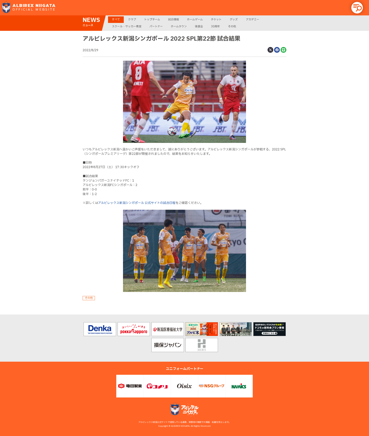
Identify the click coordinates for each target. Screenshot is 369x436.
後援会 (199, 26)
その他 (232, 26)
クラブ (132, 20)
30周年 (215, 26)
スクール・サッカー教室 (126, 26)
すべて (116, 20)
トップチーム (152, 20)
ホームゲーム (195, 20)
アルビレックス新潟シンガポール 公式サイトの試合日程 (136, 203)
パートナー (156, 26)
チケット (216, 20)
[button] (357, 7)
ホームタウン (179, 26)
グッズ (234, 20)
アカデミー (252, 20)
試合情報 (173, 20)
